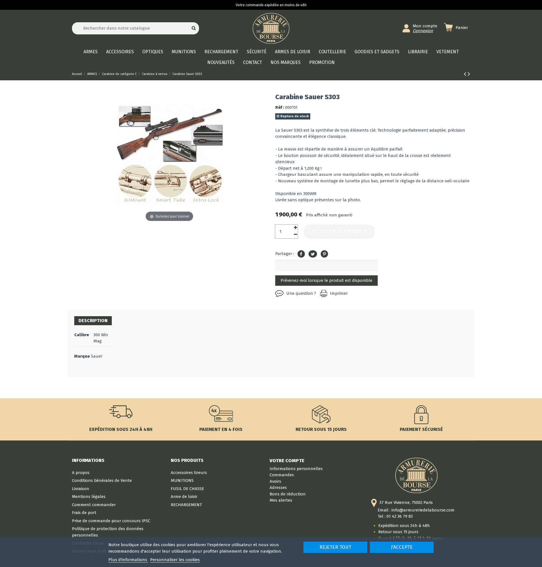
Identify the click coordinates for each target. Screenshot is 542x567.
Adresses (278, 487)
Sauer (96, 356)
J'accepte (402, 547)
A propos (80, 472)
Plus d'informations (128, 559)
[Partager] (301, 254)
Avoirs (275, 481)
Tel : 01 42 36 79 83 (395, 516)
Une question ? (301, 293)
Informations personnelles (296, 468)
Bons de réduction (288, 494)
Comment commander (94, 504)
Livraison (80, 488)
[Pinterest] (324, 254)
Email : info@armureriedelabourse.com (416, 510)
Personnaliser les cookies (175, 559)
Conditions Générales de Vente (102, 480)
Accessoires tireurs (189, 472)
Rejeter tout (335, 547)
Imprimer (339, 293)
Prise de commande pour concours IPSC (111, 520)
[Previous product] (466, 74)
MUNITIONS (182, 480)
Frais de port (84, 512)
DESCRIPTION (93, 320)
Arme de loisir (184, 496)
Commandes (282, 474)
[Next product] (469, 74)
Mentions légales (89, 496)
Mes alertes (281, 500)
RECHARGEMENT (186, 504)
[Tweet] (313, 254)
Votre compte (287, 460)
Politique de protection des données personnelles (107, 532)
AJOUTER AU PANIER (339, 231)
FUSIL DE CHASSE (187, 488)
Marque (82, 356)
